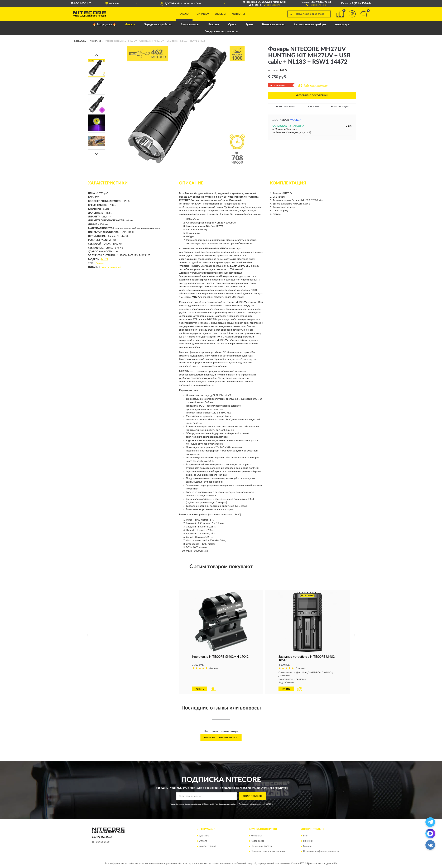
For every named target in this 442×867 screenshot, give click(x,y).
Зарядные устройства (157, 24)
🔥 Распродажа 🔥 (104, 24)
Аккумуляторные (111, 267)
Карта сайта (257, 841)
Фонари (130, 24)
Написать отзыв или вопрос (221, 737)
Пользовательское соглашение (268, 851)
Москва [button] (295, 120)
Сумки (232, 24)
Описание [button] (313, 107)
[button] (316, 5)
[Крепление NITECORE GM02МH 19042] (221, 622)
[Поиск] (290, 14)
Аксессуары (342, 24)
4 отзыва (214, 668)
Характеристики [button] (285, 107)
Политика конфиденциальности (321, 851)
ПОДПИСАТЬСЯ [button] (252, 796)
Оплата (203, 841)
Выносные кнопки (273, 24)
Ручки (249, 24)
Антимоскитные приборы (310, 24)
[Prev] (96, 55)
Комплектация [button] (340, 107)
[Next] (96, 154)
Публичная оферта (261, 846)
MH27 (104, 259)
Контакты (238, 14)
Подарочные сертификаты (221, 31)
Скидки (307, 846)
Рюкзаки (213, 24)
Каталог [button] (184, 14)
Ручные (99, 263)
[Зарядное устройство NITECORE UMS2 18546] (307, 622)
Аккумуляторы (190, 24)
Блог (306, 836)
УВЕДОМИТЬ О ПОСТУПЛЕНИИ (312, 95)
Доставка (204, 836)
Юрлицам (202, 14)
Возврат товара (207, 846)
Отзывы (220, 14)
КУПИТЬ (113, 629)
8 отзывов (128, 609)
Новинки (308, 841)
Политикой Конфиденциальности (219, 804)
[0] (364, 13)
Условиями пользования (250, 804)
